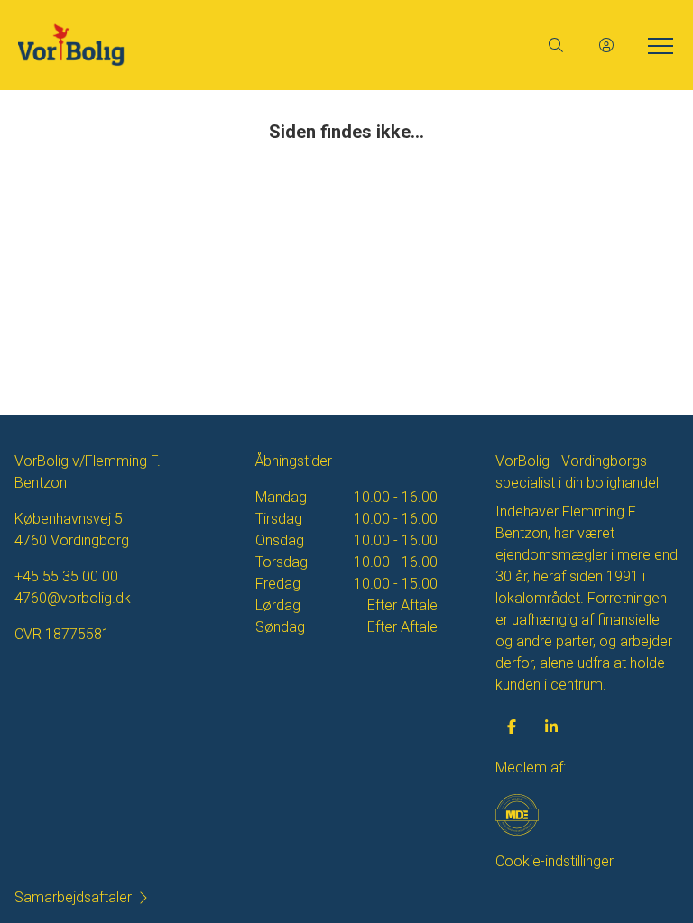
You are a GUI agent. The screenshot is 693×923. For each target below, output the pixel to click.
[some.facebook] (511, 726)
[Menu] (657, 45)
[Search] (556, 45)
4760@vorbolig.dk (72, 598)
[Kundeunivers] (606, 45)
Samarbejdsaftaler (73, 897)
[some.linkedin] (551, 726)
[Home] (182, 45)
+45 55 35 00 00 (66, 576)
